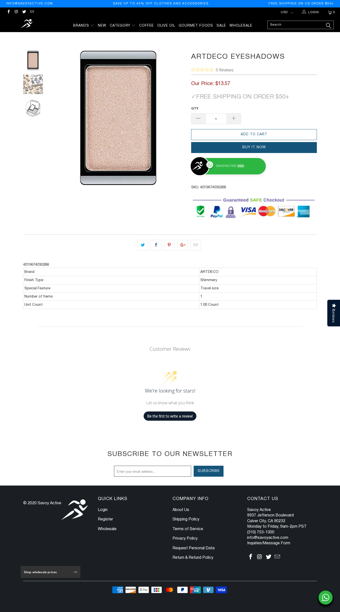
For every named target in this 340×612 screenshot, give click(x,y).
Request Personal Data (193, 548)
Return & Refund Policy (192, 558)
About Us (180, 510)
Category (121, 25)
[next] (178, 118)
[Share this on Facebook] (156, 245)
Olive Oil (166, 25)
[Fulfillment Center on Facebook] (8, 12)
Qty (194, 108)
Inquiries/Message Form (268, 543)
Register (105, 519)
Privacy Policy (185, 538)
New (102, 25)
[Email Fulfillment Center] (32, 12)
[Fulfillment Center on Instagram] (16, 12)
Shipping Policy (185, 519)
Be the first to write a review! (170, 416)
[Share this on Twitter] (142, 245)
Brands (81, 25)
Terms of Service (187, 529)
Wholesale (240, 25)
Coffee (146, 25)
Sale (221, 25)
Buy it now (254, 147)
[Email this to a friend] (195, 245)
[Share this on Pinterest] (169, 245)
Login (103, 510)
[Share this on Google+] (182, 245)
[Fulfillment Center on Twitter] (24, 12)
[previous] (58, 118)
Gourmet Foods (196, 25)
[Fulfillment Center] (27, 24)
